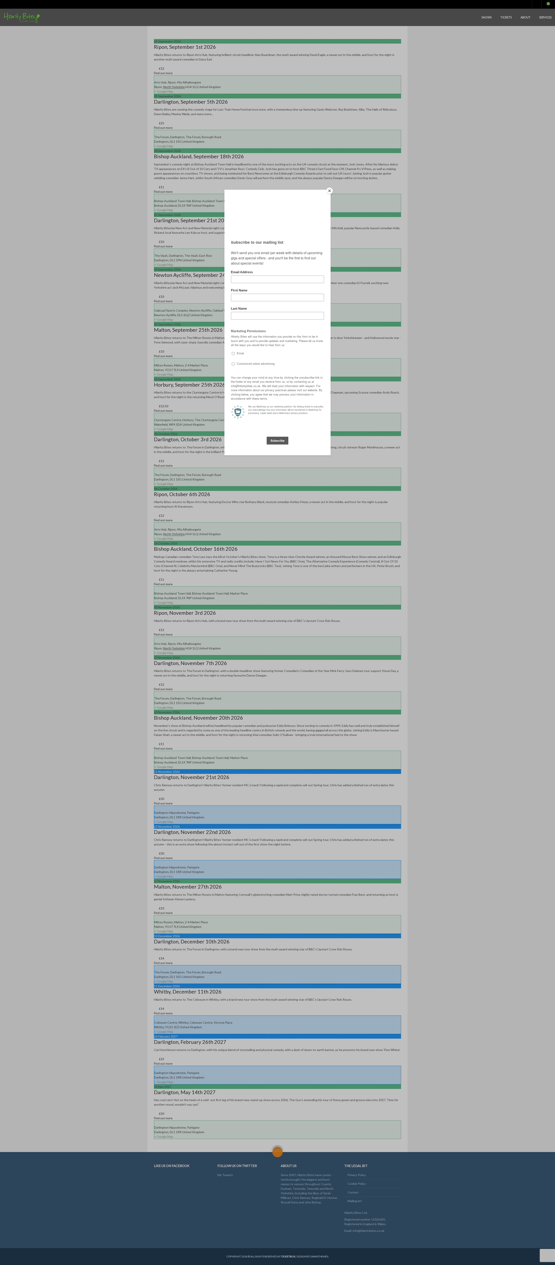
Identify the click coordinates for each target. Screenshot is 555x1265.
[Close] (329, 191)
